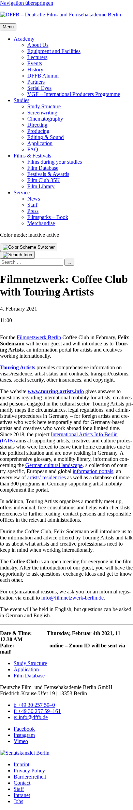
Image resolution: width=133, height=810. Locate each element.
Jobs (18, 801)
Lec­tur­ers (37, 57)
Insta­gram (24, 735)
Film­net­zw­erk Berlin (39, 337)
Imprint (21, 764)
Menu (8, 26)
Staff (32, 205)
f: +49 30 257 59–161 (37, 711)
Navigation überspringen (26, 3)
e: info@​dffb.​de (31, 717)
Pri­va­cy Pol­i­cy (29, 770)
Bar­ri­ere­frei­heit (30, 777)
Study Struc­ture (44, 106)
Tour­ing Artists (17, 367)
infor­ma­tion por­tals (93, 471)
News (33, 199)
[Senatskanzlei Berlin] (25, 753)
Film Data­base (42, 168)
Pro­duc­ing (38, 131)
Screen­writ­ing (42, 112)
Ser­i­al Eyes (39, 88)
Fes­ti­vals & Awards (48, 174)
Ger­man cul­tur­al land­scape (54, 465)
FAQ (32, 149)
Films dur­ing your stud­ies (54, 162)
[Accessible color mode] (28, 247)
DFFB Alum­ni (43, 76)
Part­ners (36, 82)
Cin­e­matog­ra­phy (45, 119)
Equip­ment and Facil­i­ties (53, 51)
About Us (37, 45)
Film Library (41, 186)
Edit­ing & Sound (45, 137)
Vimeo (21, 741)
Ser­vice (22, 192)
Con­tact (22, 783)
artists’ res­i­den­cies (46, 477)
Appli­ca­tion (40, 143)
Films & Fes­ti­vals (32, 156)
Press (33, 211)
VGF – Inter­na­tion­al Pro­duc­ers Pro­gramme (73, 94)
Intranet (22, 795)
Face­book (24, 729)
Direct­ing (37, 125)
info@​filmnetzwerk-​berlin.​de (72, 598)
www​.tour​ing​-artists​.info (56, 391)
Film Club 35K (43, 180)
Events (34, 63)
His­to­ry (35, 69)
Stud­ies (21, 100)
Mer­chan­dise (41, 223)
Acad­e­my (24, 39)
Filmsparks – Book (47, 217)
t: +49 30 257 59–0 (34, 705)
